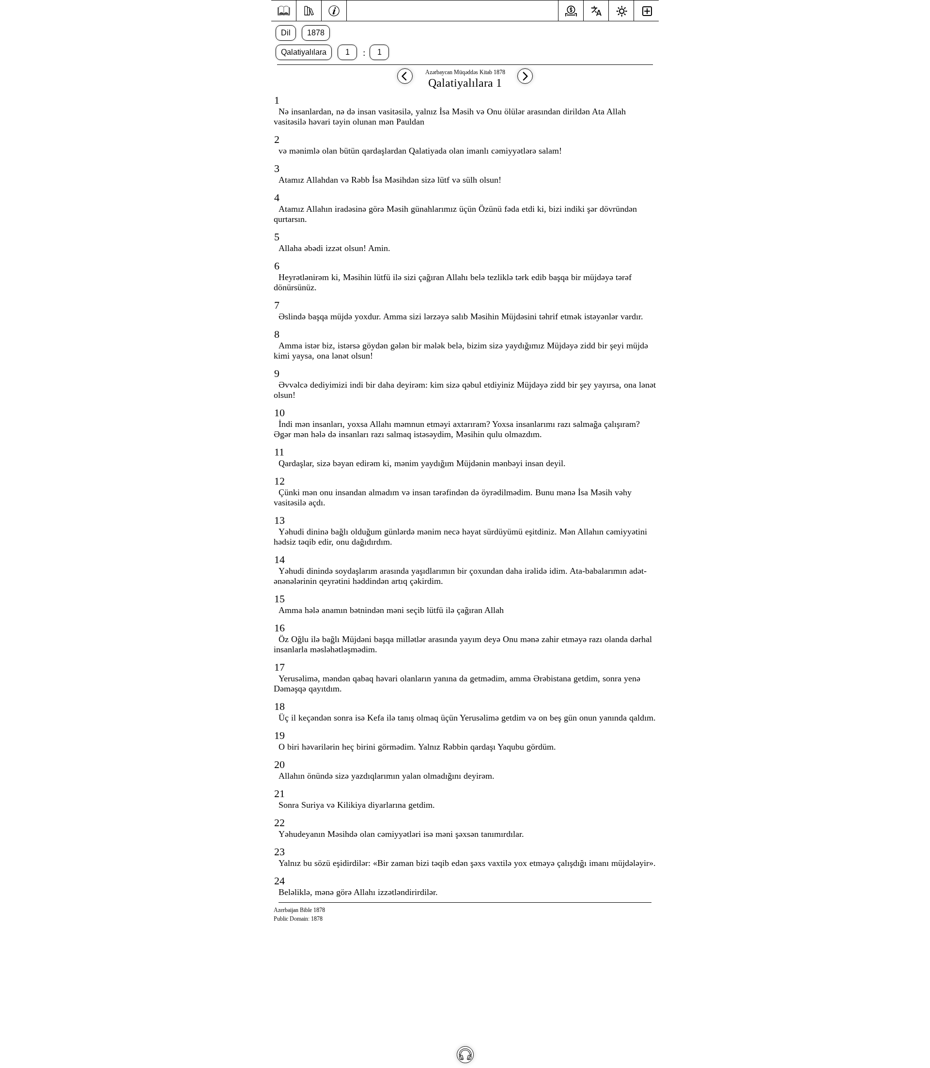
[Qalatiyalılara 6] (405, 81)
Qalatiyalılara (303, 52)
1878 (316, 33)
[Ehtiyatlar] (309, 9)
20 (279, 764)
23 (279, 852)
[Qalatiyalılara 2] (525, 81)
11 (279, 452)
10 (279, 413)
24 (279, 881)
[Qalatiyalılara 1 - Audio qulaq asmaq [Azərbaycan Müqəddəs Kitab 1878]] (465, 1054)
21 (279, 793)
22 (279, 823)
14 (279, 559)
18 (279, 706)
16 (279, 628)
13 (279, 520)
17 (279, 667)
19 (279, 735)
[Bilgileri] (334, 9)
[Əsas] (283, 10)
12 (279, 481)
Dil (286, 33)
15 (279, 599)
